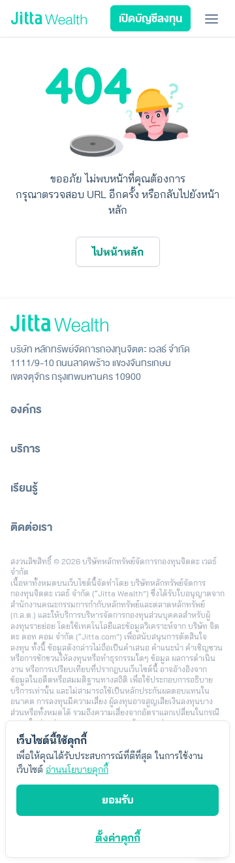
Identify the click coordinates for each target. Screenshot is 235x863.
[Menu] (211, 18)
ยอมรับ (118, 799)
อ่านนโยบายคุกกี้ (77, 769)
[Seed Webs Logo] (117, 323)
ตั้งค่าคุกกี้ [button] (117, 837)
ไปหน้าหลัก (118, 251)
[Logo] (48, 18)
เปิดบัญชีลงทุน (150, 19)
